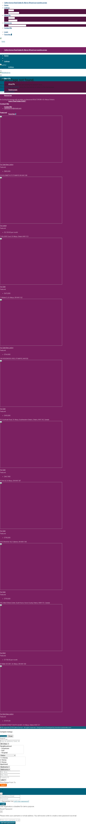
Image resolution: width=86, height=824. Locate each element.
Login (6, 32)
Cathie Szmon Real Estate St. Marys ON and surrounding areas (25, 3)
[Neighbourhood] (12, 746)
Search (3, 785)
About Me (7, 15)
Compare (3, 736)
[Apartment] (12, 764)
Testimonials (12, 20)
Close (10, 736)
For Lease (3, 225)
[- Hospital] (12, 753)
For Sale (3, 164)
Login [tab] (6, 789)
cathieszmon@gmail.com (12, 108)
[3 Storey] (12, 762)
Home (6, 5)
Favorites (8, 34)
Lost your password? (21, 801)
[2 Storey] (12, 760)
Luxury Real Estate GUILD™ (17, 25)
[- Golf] (12, 751)
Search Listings (13, 13)
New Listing (9, 164)
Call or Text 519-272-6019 (9, 68)
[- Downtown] (12, 748)
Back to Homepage (7, 91)
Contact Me (8, 28)
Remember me (8, 801)
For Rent (3, 653)
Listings (7, 8)
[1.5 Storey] (12, 758)
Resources (8, 23)
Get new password (8, 823)
